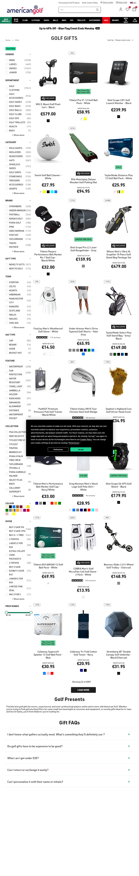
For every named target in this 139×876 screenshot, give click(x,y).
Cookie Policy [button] (86, 439)
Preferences (58, 449)
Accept (80, 449)
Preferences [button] (74, 443)
